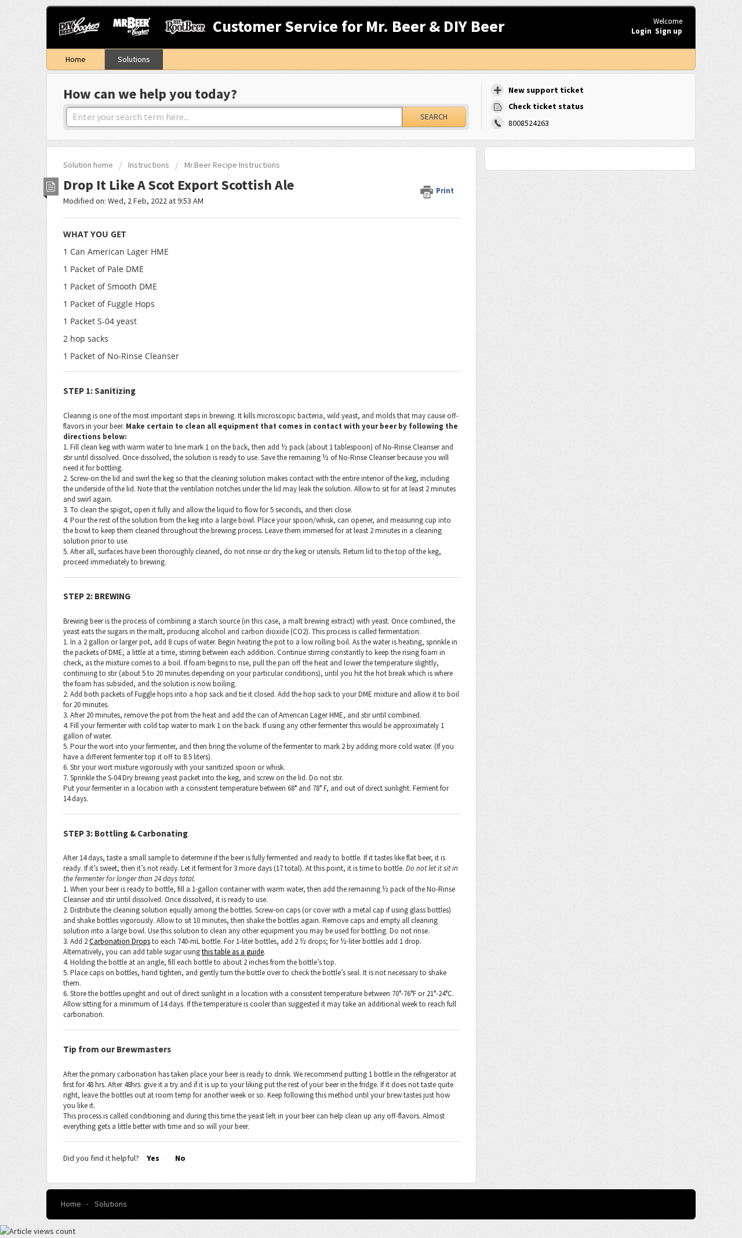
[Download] (349, 478)
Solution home (89, 165)
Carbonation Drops (119, 941)
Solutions (134, 59)
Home (76, 59)
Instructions (148, 165)
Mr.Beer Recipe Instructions (232, 165)
